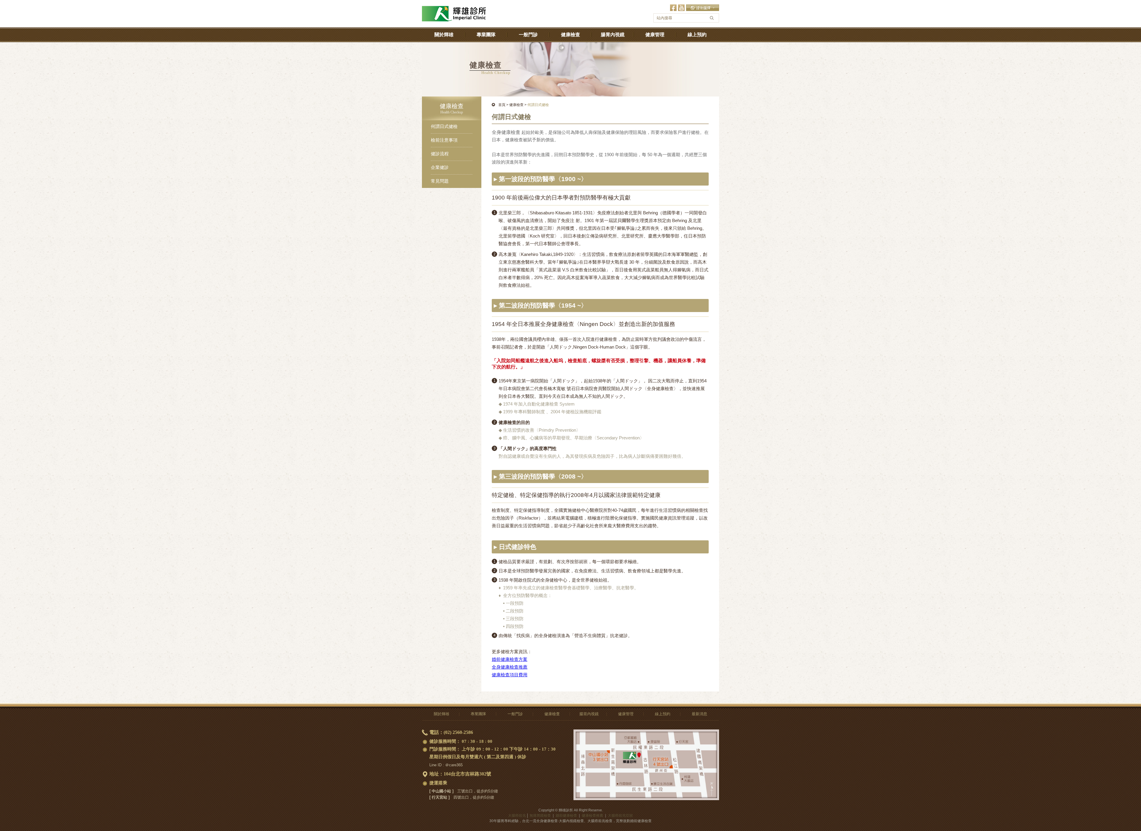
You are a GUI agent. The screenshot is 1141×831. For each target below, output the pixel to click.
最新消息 (699, 714)
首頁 (501, 105)
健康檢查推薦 (592, 815)
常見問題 (440, 181)
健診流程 (440, 153)
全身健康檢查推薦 (509, 666)
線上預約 (697, 34)
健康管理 (654, 34)
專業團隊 (486, 34)
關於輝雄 (443, 34)
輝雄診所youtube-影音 (681, 7)
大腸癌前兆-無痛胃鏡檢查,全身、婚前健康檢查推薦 (454, 9)
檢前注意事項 (444, 140)
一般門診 (528, 34)
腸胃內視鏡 (613, 34)
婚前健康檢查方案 (509, 659)
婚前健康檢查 (566, 815)
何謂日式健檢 (444, 126)
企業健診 (440, 167)
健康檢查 (570, 34)
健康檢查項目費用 (509, 674)
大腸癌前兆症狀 (620, 815)
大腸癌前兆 (517, 815)
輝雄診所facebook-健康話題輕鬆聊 (673, 7)
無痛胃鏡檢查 (540, 815)
